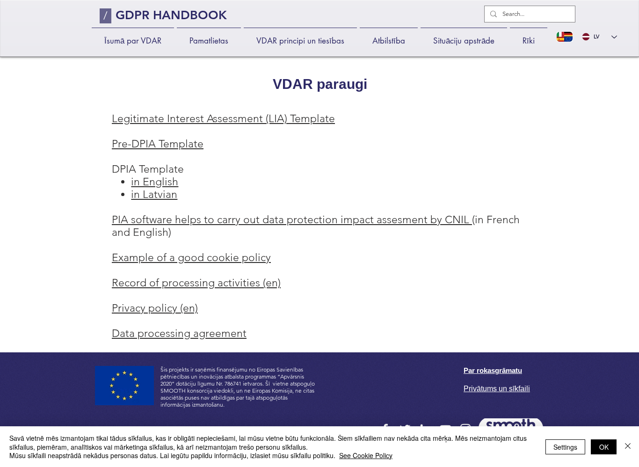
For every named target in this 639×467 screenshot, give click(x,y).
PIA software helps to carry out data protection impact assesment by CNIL (292, 219)
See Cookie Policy (365, 455)
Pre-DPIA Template (157, 144)
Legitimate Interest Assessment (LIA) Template (223, 118)
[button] (208, 37)
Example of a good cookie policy (191, 257)
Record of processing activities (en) (196, 283)
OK (604, 447)
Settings (565, 447)
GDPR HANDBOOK (171, 15)
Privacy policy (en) (155, 308)
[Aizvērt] (627, 447)
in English (154, 181)
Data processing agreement (179, 333)
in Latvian (154, 194)
